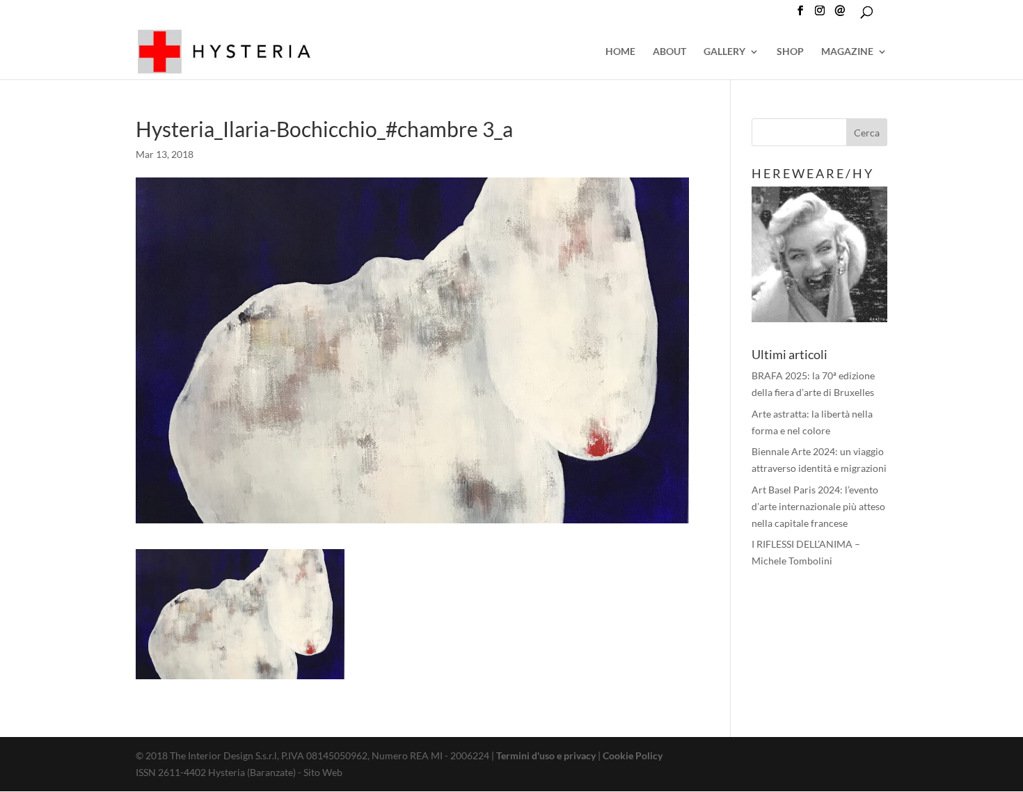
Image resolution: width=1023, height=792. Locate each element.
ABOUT (669, 52)
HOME (620, 52)
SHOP (790, 52)
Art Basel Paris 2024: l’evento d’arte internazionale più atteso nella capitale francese (818, 506)
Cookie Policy (633, 755)
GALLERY (724, 52)
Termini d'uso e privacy (546, 755)
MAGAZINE (847, 52)
